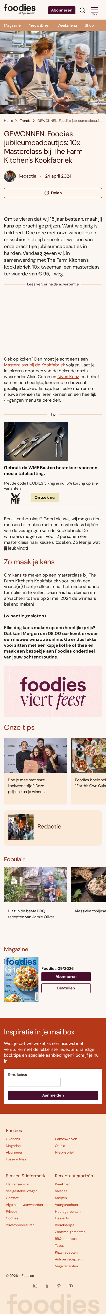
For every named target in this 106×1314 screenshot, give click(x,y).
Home (8, 120)
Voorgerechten (66, 1204)
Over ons (13, 1139)
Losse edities (16, 1159)
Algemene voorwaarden (24, 1204)
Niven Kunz (68, 377)
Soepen (61, 1198)
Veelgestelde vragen (21, 1191)
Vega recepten (66, 1266)
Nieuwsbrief (39, 25)
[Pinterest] (59, 1286)
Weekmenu (67, 25)
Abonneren (61, 10)
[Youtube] (71, 1286)
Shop (89, 25)
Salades (61, 1191)
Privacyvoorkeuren (20, 1225)
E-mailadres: (18, 1075)
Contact (12, 1198)
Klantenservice (17, 1184)
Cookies (12, 1218)
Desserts (62, 1218)
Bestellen (66, 988)
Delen (56, 192)
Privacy (11, 1211)
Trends (25, 120)
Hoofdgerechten (68, 1211)
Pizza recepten (66, 1252)
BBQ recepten (66, 1238)
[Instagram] (35, 1286)
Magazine (12, 25)
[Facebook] (47, 1286)
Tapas (59, 1245)
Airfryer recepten (68, 1259)
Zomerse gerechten (70, 1232)
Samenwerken (66, 1139)
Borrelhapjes (64, 1225)
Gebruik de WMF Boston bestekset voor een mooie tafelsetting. (50, 470)
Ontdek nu (45, 497)
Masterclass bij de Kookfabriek (34, 365)
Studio (60, 1146)
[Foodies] (19, 9)
